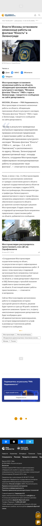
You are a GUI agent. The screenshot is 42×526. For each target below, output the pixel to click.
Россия (13, 341)
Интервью (22, 454)
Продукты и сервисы (29, 457)
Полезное (31, 454)
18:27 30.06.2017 (7, 21)
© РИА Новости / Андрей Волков (11, 63)
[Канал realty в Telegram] (30, 442)
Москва (5, 341)
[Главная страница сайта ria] (2, 15)
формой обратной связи (21, 500)
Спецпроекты (7, 457)
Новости (5, 454)
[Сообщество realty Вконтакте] (22, 442)
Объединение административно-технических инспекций (21, 338)
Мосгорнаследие (8, 334)
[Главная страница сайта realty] (12, 15)
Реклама (17, 457)
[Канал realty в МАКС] (6, 442)
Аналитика (13, 454)
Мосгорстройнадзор (24, 334)
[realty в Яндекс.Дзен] (14, 442)
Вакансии (5, 465)
